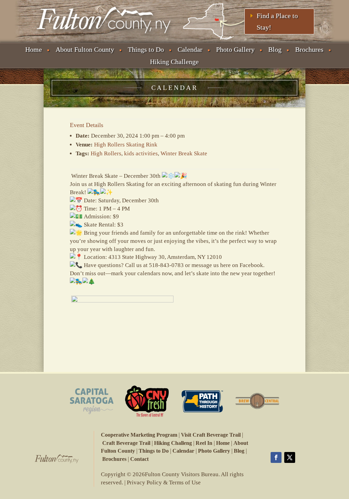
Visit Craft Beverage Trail (211, 435)
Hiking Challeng (173, 443)
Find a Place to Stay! (277, 21)
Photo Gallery (235, 49)
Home (33, 49)
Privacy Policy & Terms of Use (164, 482)
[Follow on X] (289, 457)
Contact (139, 459)
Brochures (309, 49)
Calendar (190, 49)
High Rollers (106, 153)
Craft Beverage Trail (126, 443)
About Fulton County (85, 49)
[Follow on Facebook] (276, 457)
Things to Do (146, 49)
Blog (275, 49)
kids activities (141, 153)
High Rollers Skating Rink (125, 144)
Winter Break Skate (184, 153)
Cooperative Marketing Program (139, 435)
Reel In (204, 443)
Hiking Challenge (174, 61)
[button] (174, 290)
